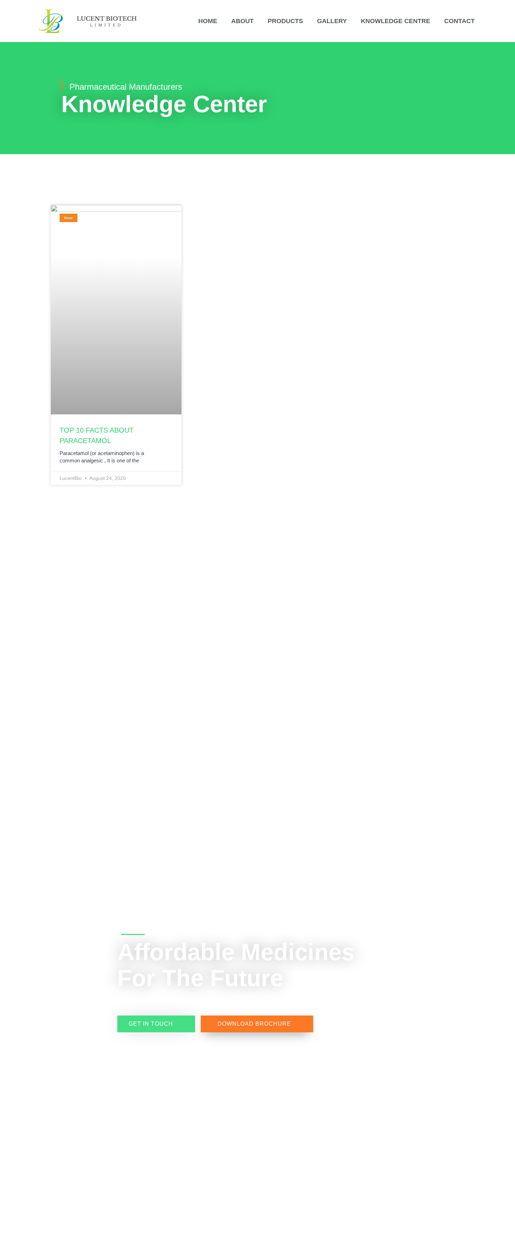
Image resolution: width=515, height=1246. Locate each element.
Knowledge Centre (395, 21)
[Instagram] (84, 955)
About (242, 21)
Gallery (332, 21)
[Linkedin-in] (84, 968)
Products (285, 21)
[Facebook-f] (84, 943)
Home (207, 21)
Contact (459, 21)
